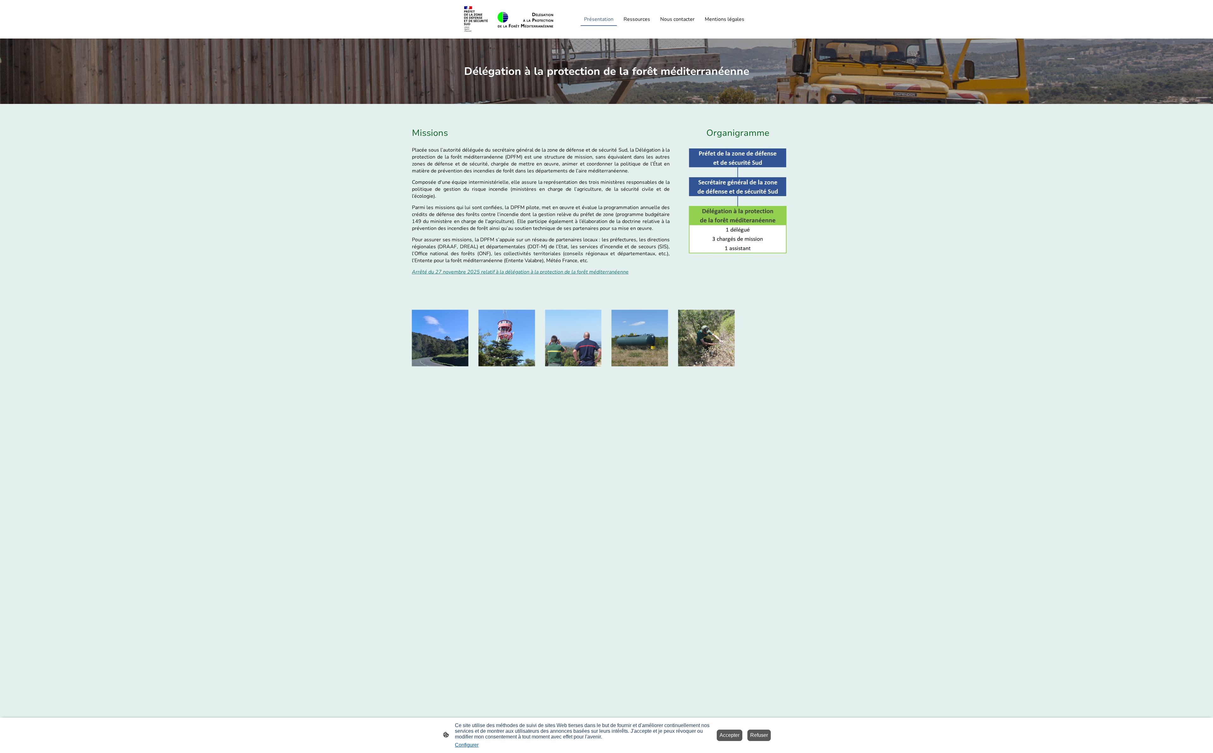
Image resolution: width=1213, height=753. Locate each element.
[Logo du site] (508, 19)
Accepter (729, 735)
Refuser (759, 735)
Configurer (467, 745)
